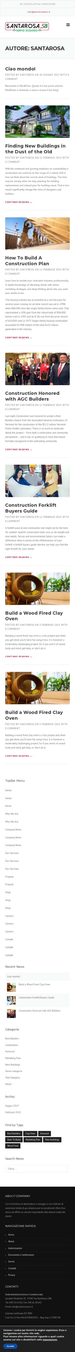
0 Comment (12, 161)
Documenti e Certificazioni (21, 1254)
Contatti (9, 939)
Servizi (11, 1261)
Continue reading (18, 202)
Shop (8, 892)
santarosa (27, 74)
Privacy (11, 1275)
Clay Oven (30, 1133)
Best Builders (12, 1038)
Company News (13, 829)
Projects (9, 876)
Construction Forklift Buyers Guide (36, 997)
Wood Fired (12, 1145)
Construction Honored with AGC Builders (40, 1010)
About (11, 1241)
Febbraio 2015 (13, 1112)
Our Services (12, 853)
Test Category (12, 1077)
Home (8, 790)
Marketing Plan (13, 1058)
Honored (9, 1051)
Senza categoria (13, 1071)
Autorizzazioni (15, 1248)
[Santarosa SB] (27, 27)
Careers (9, 915)
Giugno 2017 (12, 1105)
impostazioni (50, 1339)
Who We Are (11, 813)
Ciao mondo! (20, 68)
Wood (8, 1084)
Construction (11, 1045)
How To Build (14, 1139)
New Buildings (12, 1064)
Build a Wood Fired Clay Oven (34, 984)
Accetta (10, 1346)
